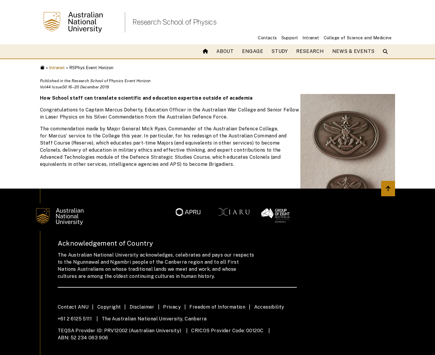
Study (279, 51)
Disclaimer (142, 307)
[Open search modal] (386, 51)
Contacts (267, 37)
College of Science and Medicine (358, 37)
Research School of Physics (174, 22)
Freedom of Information (217, 307)
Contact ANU (73, 307)
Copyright (109, 307)
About (225, 51)
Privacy (172, 307)
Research (310, 51)
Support (289, 37)
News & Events (353, 51)
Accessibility (269, 307)
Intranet (310, 37)
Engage (252, 51)
